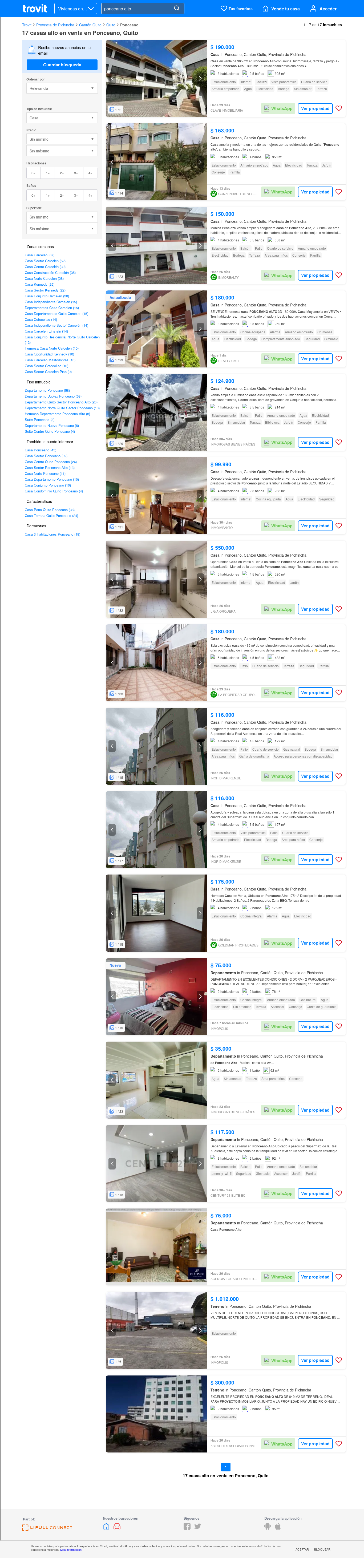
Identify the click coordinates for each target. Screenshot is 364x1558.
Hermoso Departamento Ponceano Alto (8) (57, 413)
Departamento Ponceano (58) (47, 390)
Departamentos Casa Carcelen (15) (52, 307)
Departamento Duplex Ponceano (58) (53, 396)
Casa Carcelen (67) (39, 254)
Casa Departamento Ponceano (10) (52, 479)
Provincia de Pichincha (55, 24)
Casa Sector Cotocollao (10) (46, 365)
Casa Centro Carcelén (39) (45, 266)
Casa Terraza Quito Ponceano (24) (51, 515)
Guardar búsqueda (62, 65)
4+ (90, 172)
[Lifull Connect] (47, 1529)
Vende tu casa (285, 9)
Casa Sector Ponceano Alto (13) (50, 467)
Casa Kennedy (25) (39, 284)
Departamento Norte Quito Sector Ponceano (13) (62, 407)
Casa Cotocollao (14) (41, 319)
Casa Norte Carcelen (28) (44, 278)
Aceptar (302, 1549)
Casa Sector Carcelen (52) (45, 260)
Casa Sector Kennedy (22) (45, 290)
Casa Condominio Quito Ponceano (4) (54, 490)
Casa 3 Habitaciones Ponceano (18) (52, 534)
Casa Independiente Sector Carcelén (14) (56, 325)
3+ (76, 172)
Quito (110, 24)
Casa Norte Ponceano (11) (45, 473)
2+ (62, 172)
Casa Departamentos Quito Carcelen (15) (56, 313)
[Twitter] (197, 1528)
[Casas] (107, 1528)
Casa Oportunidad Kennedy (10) (49, 354)
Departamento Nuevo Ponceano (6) (52, 425)
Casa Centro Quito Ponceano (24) (51, 461)
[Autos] (117, 1528)
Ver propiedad (315, 108)
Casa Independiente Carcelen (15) (51, 301)
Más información (71, 1549)
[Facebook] (187, 1528)
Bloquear (322, 1549)
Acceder (328, 9)
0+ (33, 172)
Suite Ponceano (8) (39, 419)
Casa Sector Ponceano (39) (46, 455)
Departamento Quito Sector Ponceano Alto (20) (61, 401)
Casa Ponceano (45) (40, 449)
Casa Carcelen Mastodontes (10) (50, 359)
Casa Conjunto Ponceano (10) (48, 485)
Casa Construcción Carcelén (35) (50, 272)
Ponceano (129, 24)
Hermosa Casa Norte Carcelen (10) (52, 348)
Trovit (26, 24)
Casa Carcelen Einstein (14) (46, 331)
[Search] (176, 8)
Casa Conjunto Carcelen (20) (47, 295)
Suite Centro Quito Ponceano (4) (50, 431)
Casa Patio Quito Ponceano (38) (50, 509)
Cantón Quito (90, 24)
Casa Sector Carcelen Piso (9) (48, 371)
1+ (48, 172)
